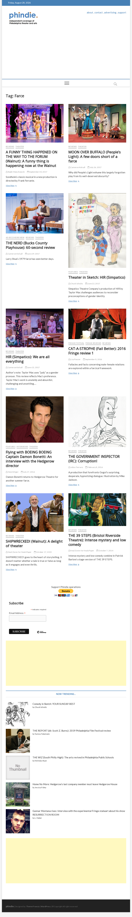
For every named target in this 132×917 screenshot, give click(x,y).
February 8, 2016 (95, 467)
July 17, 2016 (29, 472)
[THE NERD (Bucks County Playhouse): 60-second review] (35, 213)
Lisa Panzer (75, 359)
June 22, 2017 (93, 283)
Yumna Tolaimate (42, 734)
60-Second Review (15, 237)
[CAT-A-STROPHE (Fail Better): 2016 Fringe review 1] (97, 324)
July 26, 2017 (95, 167)
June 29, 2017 (33, 254)
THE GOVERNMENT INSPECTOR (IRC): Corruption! (94, 458)
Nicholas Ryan (41, 760)
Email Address (17, 613)
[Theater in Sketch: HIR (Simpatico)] (97, 230)
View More (11, 186)
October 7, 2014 (105, 550)
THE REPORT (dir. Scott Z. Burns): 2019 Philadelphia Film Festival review (72, 730)
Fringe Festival (76, 343)
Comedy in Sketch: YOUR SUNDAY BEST (54, 703)
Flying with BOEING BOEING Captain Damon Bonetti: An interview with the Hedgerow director (30, 459)
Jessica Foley (40, 787)
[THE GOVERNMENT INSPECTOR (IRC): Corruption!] (97, 421)
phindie (10, 906)
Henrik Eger (12, 472)
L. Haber (38, 818)
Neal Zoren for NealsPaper (19, 552)
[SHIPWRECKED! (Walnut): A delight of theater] (35, 512)
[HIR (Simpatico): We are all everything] (35, 328)
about (90, 12)
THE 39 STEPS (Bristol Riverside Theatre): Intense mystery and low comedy (97, 540)
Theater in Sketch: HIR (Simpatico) (96, 277)
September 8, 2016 (93, 359)
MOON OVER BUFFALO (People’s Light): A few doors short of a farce (94, 156)
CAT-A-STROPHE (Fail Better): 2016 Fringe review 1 (97, 350)
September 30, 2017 (38, 172)
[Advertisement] (66, 54)
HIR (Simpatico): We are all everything (28, 359)
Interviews (22, 446)
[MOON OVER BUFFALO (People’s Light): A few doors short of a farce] (97, 123)
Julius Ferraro (76, 467)
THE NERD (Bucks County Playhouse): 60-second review (30, 245)
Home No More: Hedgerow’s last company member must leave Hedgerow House (75, 784)
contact (98, 12)
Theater (19, 146)
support (122, 12)
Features (73, 272)
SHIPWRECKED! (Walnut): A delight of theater (34, 543)
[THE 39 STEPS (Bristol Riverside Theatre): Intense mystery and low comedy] (97, 509)
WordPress (46, 906)
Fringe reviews (93, 343)
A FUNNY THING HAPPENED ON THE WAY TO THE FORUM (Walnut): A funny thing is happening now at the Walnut (31, 158)
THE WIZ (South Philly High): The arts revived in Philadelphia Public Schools (73, 757)
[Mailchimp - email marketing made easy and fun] (41, 634)
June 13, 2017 (33, 367)
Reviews (10, 146)
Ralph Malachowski (16, 172)
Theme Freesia (32, 906)
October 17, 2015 (44, 552)
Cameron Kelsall (77, 167)
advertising (110, 12)
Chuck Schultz (76, 283)
